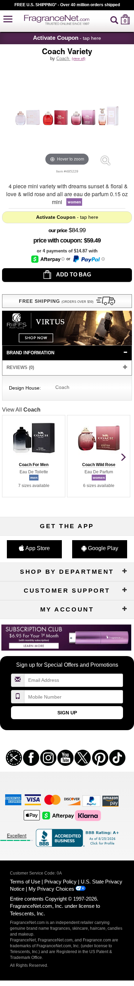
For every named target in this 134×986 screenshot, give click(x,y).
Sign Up (67, 712)
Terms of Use (25, 881)
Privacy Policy (60, 881)
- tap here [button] (67, 37)
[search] (114, 19)
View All (21, 410)
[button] (7, 19)
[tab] (67, 353)
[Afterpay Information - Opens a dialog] (48, 259)
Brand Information (30, 352)
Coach (63, 58)
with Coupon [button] (56, 240)
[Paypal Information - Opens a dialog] (88, 259)
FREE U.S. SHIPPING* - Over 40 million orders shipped (67, 4)
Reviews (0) (20, 367)
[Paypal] (91, 801)
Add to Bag (73, 274)
